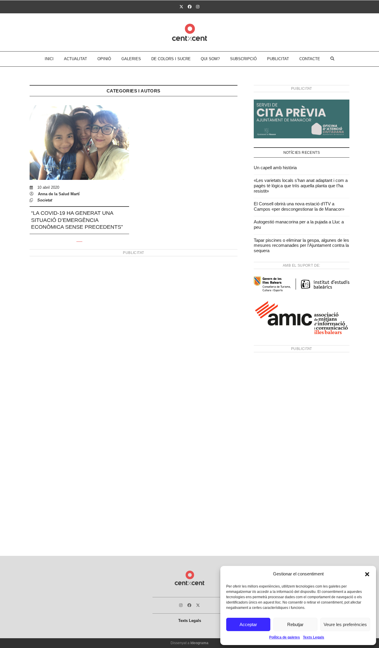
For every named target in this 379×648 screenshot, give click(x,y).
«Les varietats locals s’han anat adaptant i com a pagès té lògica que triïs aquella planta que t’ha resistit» (301, 185)
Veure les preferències (345, 624)
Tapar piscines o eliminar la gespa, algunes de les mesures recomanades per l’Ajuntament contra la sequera (301, 245)
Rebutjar (295, 624)
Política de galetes (284, 637)
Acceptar (248, 624)
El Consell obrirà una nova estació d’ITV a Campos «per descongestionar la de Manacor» (299, 206)
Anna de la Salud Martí (59, 194)
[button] (367, 574)
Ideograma (199, 643)
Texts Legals (313, 637)
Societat (44, 200)
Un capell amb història (275, 167)
